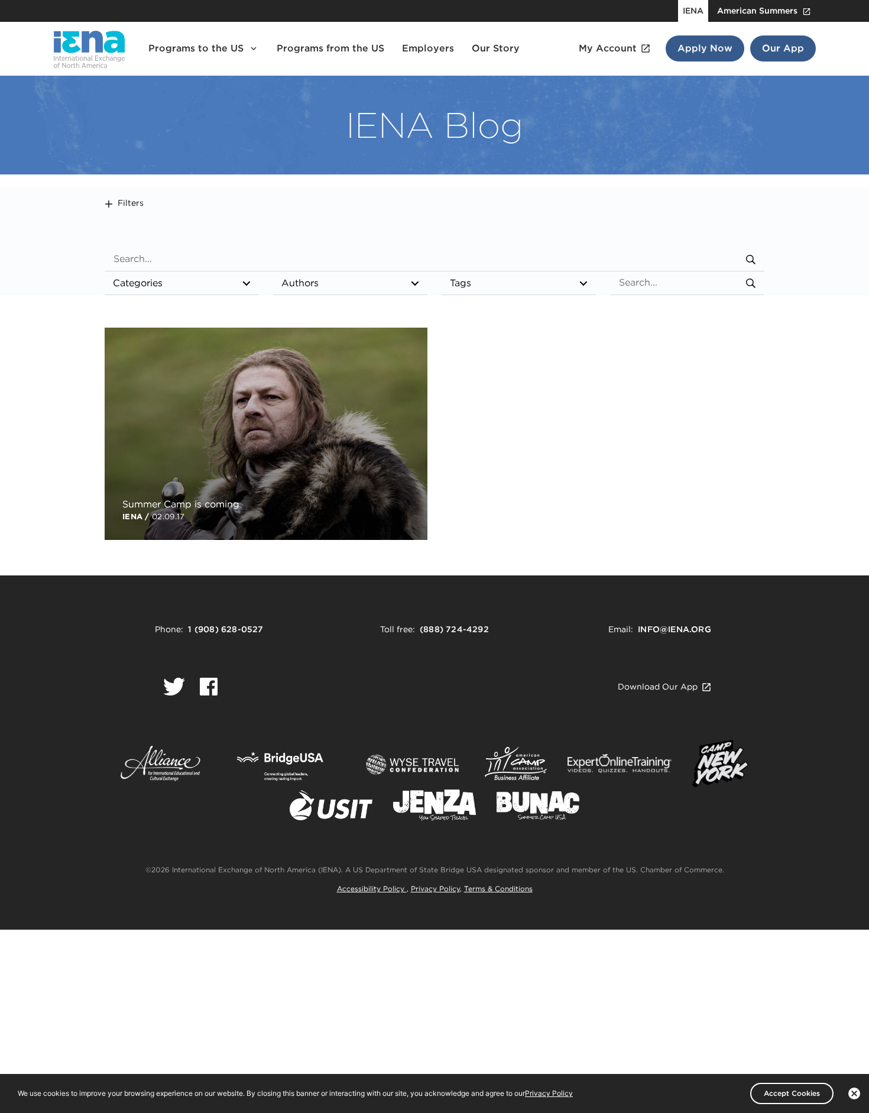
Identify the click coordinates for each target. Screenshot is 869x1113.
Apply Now (704, 48)
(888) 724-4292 (454, 629)
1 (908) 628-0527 (225, 629)
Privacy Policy (435, 888)
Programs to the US (196, 48)
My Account (608, 48)
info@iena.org (674, 629)
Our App (783, 48)
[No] (854, 1093)
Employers (428, 48)
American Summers (757, 10)
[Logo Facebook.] (209, 686)
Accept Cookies (792, 1093)
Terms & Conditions (498, 888)
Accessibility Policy (372, 888)
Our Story (496, 48)
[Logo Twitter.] (174, 686)
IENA (693, 10)
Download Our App (658, 686)
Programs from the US (330, 48)
